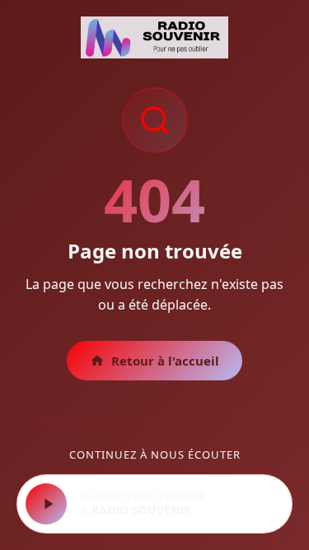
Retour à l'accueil (165, 360)
